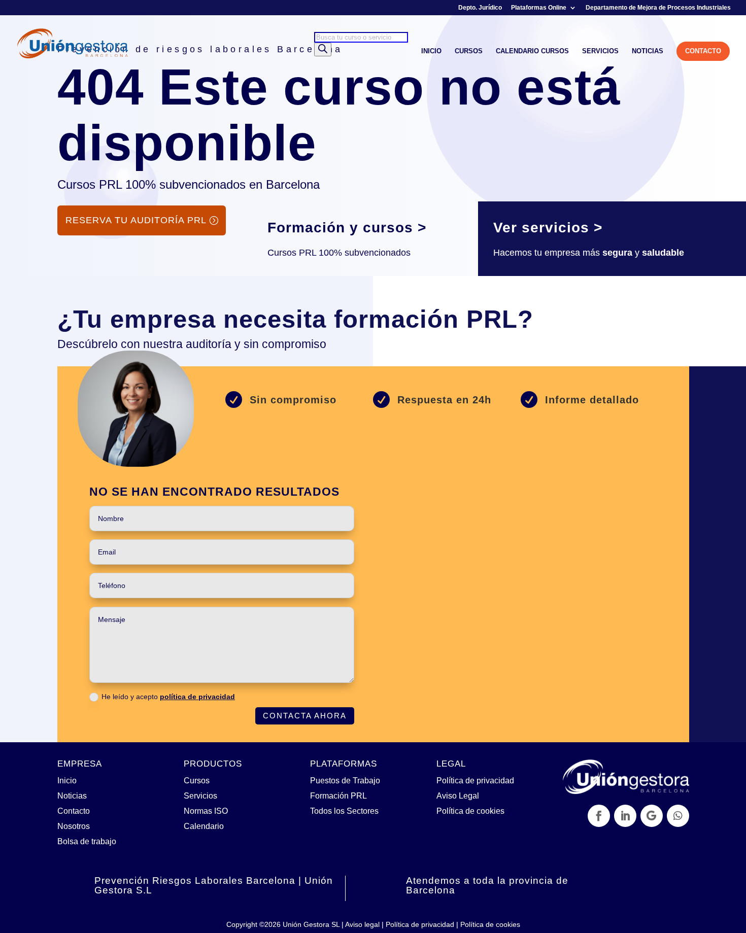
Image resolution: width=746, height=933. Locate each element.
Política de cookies (470, 811)
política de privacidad (197, 697)
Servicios (200, 795)
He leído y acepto (168, 697)
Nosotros (73, 826)
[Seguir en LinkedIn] (625, 816)
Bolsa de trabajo (86, 841)
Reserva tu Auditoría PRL (136, 220)
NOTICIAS (647, 51)
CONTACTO (703, 51)
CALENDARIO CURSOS (532, 51)
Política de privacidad (475, 780)
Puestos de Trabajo (345, 780)
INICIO (431, 51)
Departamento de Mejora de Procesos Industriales (658, 8)
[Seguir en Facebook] (599, 816)
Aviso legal (362, 924)
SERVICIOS (600, 51)
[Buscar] (322, 49)
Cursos (197, 780)
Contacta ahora (305, 715)
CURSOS (469, 51)
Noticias (72, 795)
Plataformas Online (538, 8)
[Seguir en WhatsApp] (678, 816)
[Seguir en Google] (651, 816)
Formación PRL (338, 795)
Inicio (67, 780)
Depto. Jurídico (480, 8)
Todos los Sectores (344, 811)
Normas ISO (206, 811)
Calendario (204, 826)
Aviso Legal (457, 795)
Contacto (73, 811)
